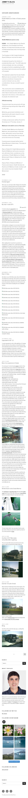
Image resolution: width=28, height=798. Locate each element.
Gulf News (6, 491)
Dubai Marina (23, 493)
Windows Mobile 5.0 (7, 212)
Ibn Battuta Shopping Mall (11, 420)
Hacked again (6, 182)
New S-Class (5, 274)
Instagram (15, 701)
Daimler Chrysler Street (9, 583)
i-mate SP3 (12, 209)
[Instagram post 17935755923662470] (19, 754)
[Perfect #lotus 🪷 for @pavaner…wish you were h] (19, 730)
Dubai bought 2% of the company (11, 619)
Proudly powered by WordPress (9, 794)
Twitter (9, 701)
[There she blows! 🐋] (19, 742)
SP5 (24, 244)
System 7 (8, 451)
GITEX (4, 246)
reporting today (13, 491)
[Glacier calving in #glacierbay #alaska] (8, 742)
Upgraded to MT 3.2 (8, 340)
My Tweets (4, 713)
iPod (24, 374)
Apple (17, 366)
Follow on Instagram (15, 761)
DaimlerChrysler (11, 617)
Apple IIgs (18, 369)
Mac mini (4, 377)
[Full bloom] (8, 730)
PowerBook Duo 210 (15, 451)
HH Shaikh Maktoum (6, 26)
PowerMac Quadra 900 (7, 452)
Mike (9, 630)
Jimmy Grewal (5, 769)
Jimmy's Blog (8, 2)
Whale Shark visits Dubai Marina (11, 488)
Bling (3, 626)
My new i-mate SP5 (7, 204)
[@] (5, 721)
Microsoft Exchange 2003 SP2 (17, 254)
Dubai (13, 531)
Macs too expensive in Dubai (10, 363)
